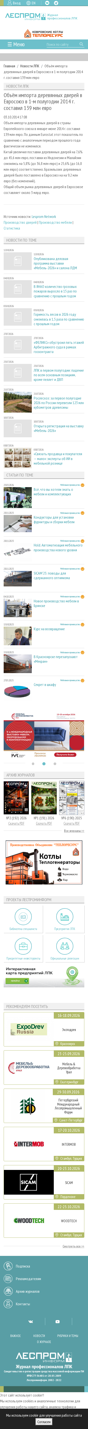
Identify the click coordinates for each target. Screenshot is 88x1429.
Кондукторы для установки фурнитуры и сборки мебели (54, 519)
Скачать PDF (16, 823)
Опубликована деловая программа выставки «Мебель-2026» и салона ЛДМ (55, 263)
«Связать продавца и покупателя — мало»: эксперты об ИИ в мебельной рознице (58, 458)
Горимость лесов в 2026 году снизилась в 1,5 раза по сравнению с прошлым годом (59, 319)
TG (56, 3)
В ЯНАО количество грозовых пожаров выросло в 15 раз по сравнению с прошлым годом (55, 291)
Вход (17, 2)
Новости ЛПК (29, 65)
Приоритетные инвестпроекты (23, 958)
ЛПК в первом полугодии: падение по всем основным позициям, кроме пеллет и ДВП (59, 375)
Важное (15, 1336)
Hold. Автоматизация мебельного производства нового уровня (58, 547)
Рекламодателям (28, 1278)
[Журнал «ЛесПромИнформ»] (44, 16)
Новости (39, 1336)
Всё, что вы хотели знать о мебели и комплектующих (53, 491)
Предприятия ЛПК (64, 929)
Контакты (23, 1303)
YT (57, 1321)
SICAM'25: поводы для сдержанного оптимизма (52, 575)
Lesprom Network (44, 216)
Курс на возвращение (49, 629)
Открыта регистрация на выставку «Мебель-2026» (59, 428)
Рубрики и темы (67, 1336)
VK (47, 3)
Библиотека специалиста (23, 929)
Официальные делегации (64, 958)
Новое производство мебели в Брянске (56, 603)
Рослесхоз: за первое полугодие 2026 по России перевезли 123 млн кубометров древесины (59, 403)
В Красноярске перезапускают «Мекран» (56, 659)
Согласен (44, 1421)
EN (33, 2)
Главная (9, 65)
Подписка (23, 1266)
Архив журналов (28, 1291)
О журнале (44, 1342)
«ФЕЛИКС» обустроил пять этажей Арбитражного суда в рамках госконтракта (59, 347)
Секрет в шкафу (45, 684)
